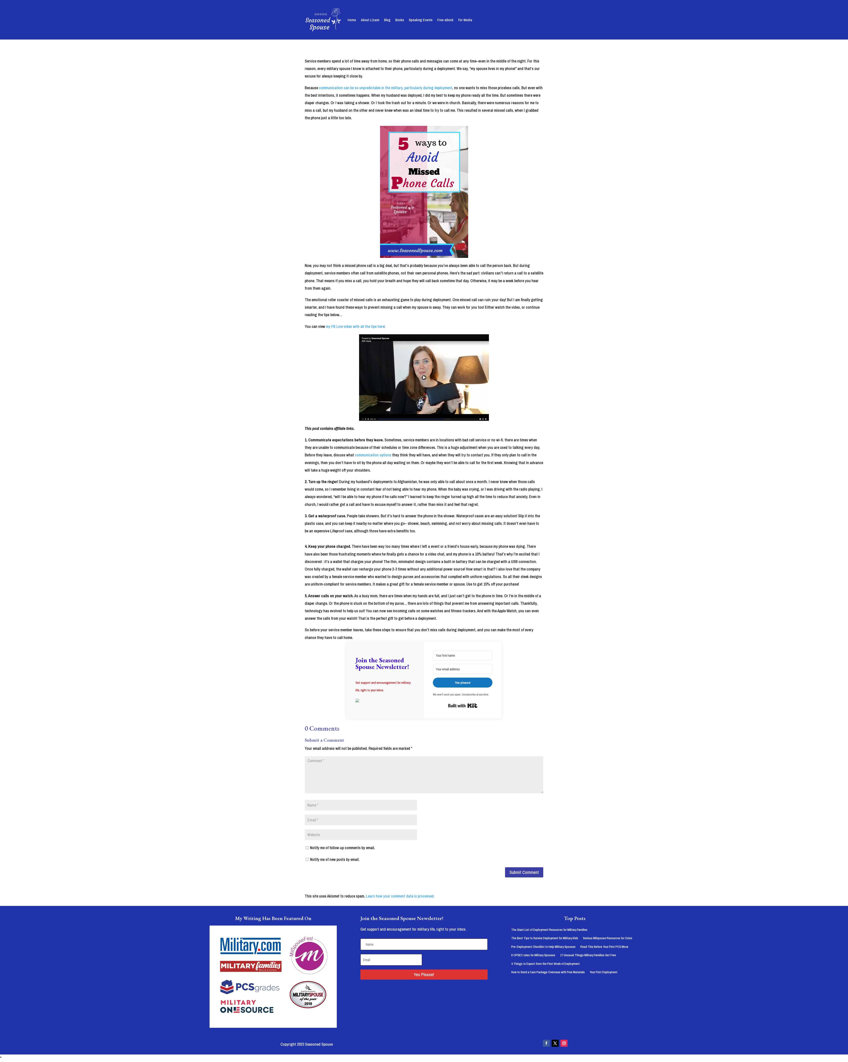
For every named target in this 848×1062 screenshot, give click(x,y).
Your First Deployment (603, 972)
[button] (385, 701)
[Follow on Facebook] (546, 1043)
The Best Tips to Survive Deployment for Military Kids (544, 938)
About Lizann (370, 19)
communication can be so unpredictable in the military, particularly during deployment (385, 88)
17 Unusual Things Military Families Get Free (588, 955)
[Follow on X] (555, 1043)
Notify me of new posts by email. (335, 859)
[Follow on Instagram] (564, 1043)
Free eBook (445, 19)
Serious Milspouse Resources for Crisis (607, 938)
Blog (387, 19)
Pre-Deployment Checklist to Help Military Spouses (543, 946)
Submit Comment (524, 872)
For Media (465, 19)
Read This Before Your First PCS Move (604, 946)
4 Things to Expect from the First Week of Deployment (545, 963)
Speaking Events (420, 19)
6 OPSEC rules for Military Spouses (533, 955)
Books (399, 19)
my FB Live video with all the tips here (355, 326)
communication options (373, 455)
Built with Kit (462, 706)
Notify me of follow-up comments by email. (342, 847)
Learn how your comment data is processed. (400, 896)
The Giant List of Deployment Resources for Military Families (549, 929)
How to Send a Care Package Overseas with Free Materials (548, 972)
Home (352, 19)
